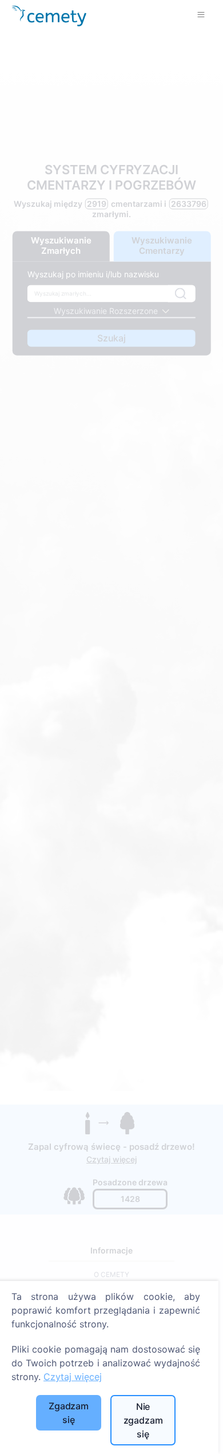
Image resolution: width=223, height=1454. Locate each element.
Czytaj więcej (72, 1376)
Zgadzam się (69, 1412)
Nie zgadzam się (143, 1420)
